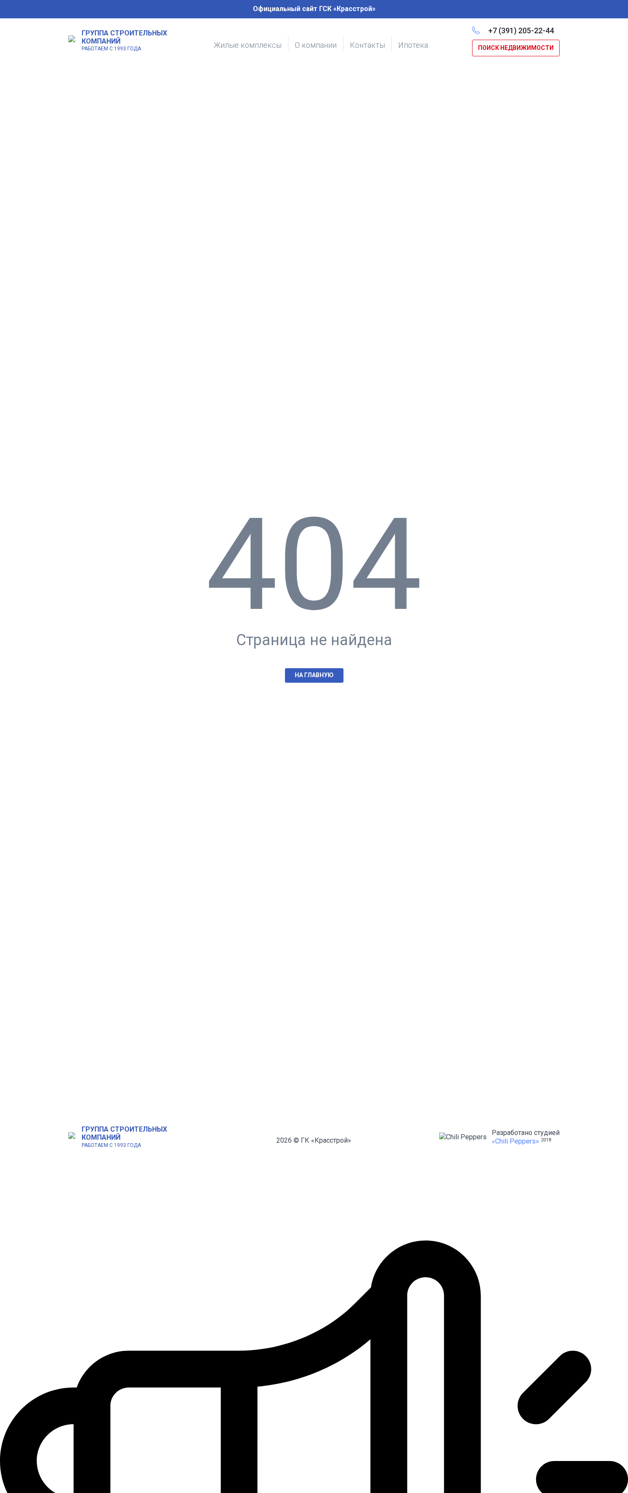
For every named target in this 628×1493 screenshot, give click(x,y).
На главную (314, 675)
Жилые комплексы (248, 45)
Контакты (367, 45)
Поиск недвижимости (516, 47)
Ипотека (413, 45)
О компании (316, 45)
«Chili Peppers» (515, 1141)
